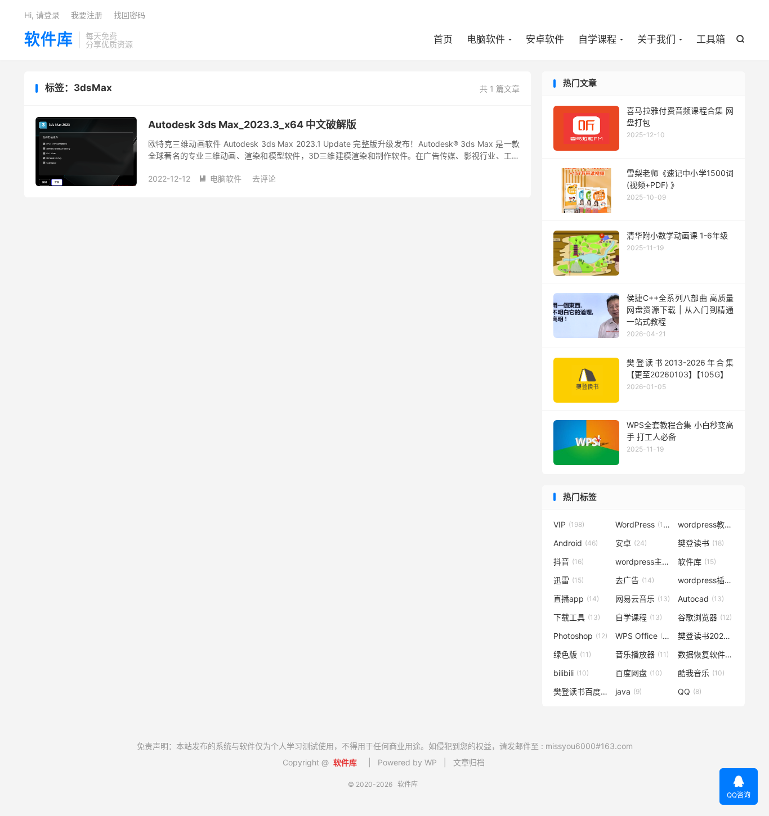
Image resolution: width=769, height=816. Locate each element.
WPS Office (643, 636)
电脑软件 (486, 39)
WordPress (643, 524)
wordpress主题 (643, 561)
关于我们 (656, 39)
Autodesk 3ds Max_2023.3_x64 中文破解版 (252, 124)
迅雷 (568, 580)
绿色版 (572, 654)
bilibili (571, 673)
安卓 (631, 543)
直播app (576, 598)
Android (575, 543)
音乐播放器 (642, 654)
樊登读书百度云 (581, 691)
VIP (568, 524)
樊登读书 (701, 543)
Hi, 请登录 (42, 15)
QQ (689, 691)
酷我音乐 (701, 673)
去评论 (264, 178)
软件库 (48, 40)
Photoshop (580, 636)
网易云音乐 (642, 598)
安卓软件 (545, 39)
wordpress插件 (706, 580)
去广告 (634, 580)
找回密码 (129, 15)
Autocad (701, 598)
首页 (443, 39)
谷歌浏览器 (705, 617)
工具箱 (710, 39)
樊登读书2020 (706, 636)
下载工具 (576, 617)
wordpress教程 (706, 524)
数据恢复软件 (706, 654)
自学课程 (597, 39)
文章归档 (469, 762)
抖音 (568, 561)
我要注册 (86, 15)
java (628, 691)
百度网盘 (638, 673)
